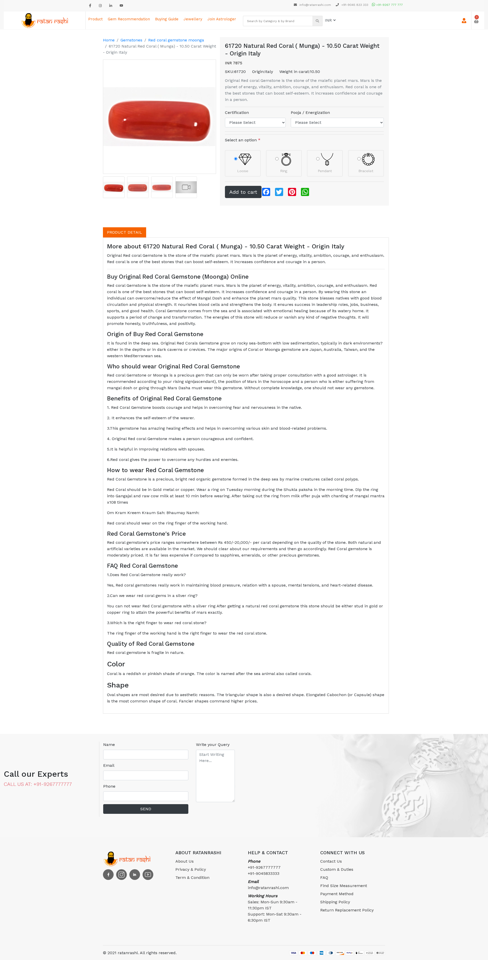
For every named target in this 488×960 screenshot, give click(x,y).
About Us (184, 861)
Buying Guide (166, 19)
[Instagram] (100, 5)
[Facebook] (90, 5)
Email (108, 765)
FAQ (324, 877)
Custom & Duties (336, 869)
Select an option (243, 140)
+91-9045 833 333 (354, 5)
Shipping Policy (335, 901)
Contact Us (331, 861)
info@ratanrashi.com (315, 5)
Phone (109, 786)
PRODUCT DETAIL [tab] (124, 232)
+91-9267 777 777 (389, 5)
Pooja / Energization (310, 112)
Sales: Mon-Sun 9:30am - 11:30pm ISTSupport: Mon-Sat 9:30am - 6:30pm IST (274, 908)
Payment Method (337, 893)
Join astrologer (221, 19)
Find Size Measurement (343, 885)
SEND (145, 808)
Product (95, 19)
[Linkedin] (110, 5)
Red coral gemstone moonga (176, 40)
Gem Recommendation (129, 19)
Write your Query (213, 744)
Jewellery (193, 19)
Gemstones (131, 40)
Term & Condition (192, 877)
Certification (237, 112)
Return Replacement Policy (347, 910)
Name (109, 744)
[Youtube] (121, 5)
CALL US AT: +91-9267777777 (38, 784)
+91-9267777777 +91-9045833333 (264, 867)
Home (109, 40)
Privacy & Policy (190, 869)
